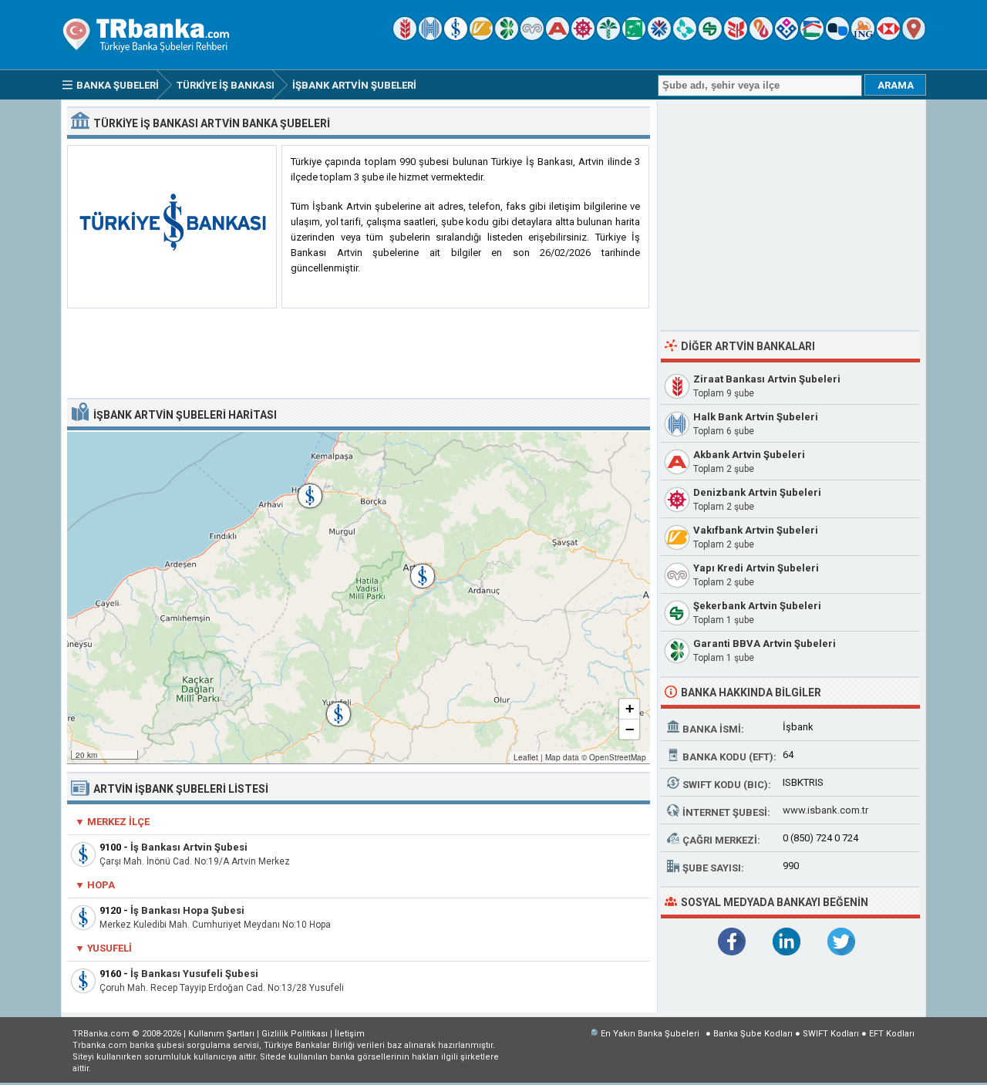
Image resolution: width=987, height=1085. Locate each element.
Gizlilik (294, 1034)
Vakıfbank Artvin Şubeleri (755, 530)
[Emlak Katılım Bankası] (812, 36)
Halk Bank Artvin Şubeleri (755, 417)
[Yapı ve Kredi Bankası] (532, 36)
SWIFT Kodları (831, 1034)
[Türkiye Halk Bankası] (430, 36)
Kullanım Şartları (221, 1034)
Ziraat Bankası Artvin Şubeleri (766, 379)
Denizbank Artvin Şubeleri (757, 492)
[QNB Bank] (659, 36)
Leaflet (526, 757)
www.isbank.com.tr (825, 810)
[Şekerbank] (710, 36)
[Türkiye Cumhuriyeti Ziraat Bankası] (404, 36)
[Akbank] (557, 36)
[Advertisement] (358, 354)
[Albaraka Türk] (761, 36)
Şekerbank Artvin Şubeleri (757, 606)
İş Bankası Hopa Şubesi (187, 910)
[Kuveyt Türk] (608, 36)
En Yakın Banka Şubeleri (650, 1034)
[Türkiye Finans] (684, 36)
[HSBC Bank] (888, 36)
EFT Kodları (892, 1034)
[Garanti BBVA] (506, 36)
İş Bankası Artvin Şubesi (189, 847)
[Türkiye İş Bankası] (455, 36)
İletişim (350, 1034)
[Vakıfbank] (481, 36)
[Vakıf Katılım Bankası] (786, 36)
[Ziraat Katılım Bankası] (735, 36)
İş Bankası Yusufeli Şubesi (194, 973)
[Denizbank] (583, 36)
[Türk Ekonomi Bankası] (633, 36)
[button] (414, 568)
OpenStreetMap (617, 757)
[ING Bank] (862, 36)
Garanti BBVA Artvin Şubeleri (764, 643)
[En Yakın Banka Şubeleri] (913, 36)
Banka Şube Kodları (753, 1034)
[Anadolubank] (837, 36)
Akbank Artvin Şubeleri (749, 454)
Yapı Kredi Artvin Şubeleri (756, 568)
